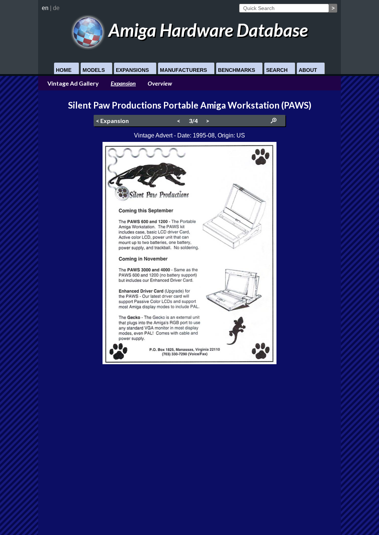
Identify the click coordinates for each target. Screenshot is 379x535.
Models (94, 70)
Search (277, 70)
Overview (160, 83)
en (45, 8)
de (56, 8)
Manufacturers (183, 70)
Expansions (132, 70)
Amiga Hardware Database (206, 29)
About (308, 70)
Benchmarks (236, 70)
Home (63, 70)
